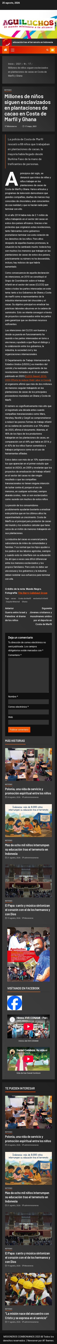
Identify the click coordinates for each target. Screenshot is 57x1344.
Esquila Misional (13, 602)
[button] (12, 50)
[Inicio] (5, 50)
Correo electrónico (18, 706)
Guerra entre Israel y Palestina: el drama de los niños (16, 614)
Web (10, 717)
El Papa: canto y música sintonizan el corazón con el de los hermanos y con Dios (27, 909)
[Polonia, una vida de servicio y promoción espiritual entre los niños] (28, 764)
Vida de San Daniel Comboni (28, 1073)
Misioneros (12, 126)
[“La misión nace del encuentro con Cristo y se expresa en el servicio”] (28, 1289)
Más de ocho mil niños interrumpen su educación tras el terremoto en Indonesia (27, 849)
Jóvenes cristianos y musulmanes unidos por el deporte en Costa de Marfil (41, 616)
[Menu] (12, 50)
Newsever (32, 1340)
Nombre (13, 696)
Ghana (24, 602)
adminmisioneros (31, 797)
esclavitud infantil (40, 598)
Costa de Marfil (24, 598)
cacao (13, 598)
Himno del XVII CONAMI (28, 1041)
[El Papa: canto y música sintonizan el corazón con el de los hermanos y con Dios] (28, 881)
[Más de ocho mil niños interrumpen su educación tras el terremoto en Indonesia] (28, 820)
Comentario (14, 655)
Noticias (8, 90)
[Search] (47, 50)
